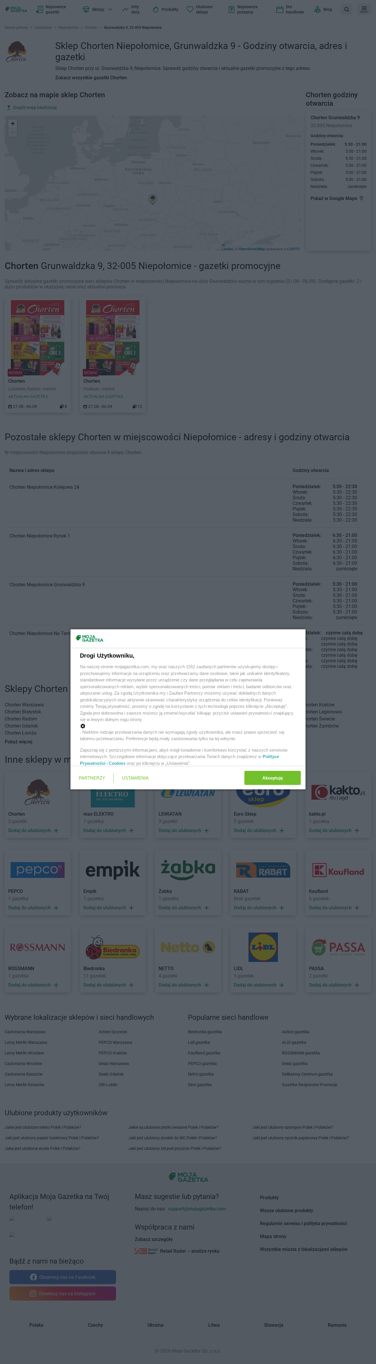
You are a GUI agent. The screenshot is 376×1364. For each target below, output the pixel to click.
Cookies (117, 762)
